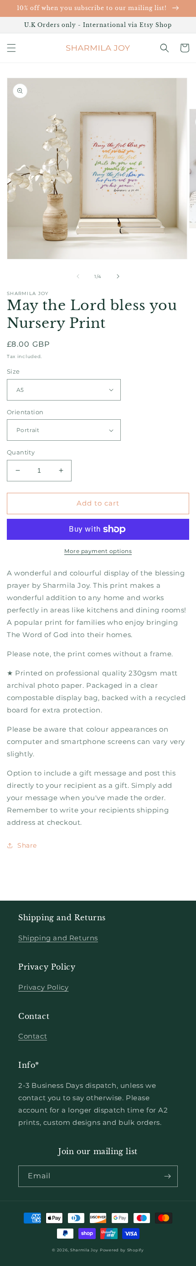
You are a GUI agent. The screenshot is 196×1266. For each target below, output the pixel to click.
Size (13, 371)
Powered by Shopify (122, 1250)
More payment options (98, 551)
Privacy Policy (43, 987)
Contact (32, 1036)
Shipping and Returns (58, 938)
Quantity (21, 452)
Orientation (25, 412)
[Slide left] (78, 276)
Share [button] (27, 845)
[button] (11, 48)
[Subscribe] (167, 1176)
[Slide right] (118, 276)
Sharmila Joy (84, 1250)
